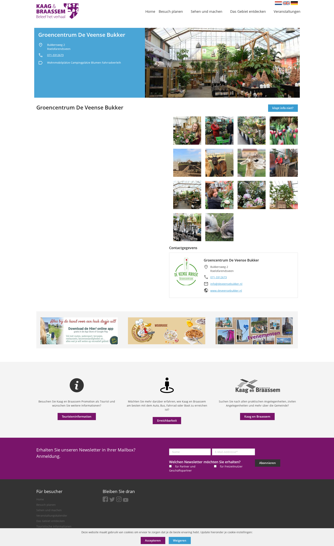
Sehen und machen (49, 510)
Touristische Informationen (54, 526)
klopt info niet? (282, 108)
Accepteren (153, 540)
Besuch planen (46, 505)
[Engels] (286, 3)
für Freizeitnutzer (231, 466)
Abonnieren (267, 463)
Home (40, 499)
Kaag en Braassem (257, 416)
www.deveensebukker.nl (226, 290)
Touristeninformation (76, 416)
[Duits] (294, 3)
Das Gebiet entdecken (50, 521)
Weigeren (179, 540)
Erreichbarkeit (167, 420)
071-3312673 (55, 55)
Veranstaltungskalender (51, 515)
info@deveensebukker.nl (226, 284)
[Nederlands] (278, 3)
